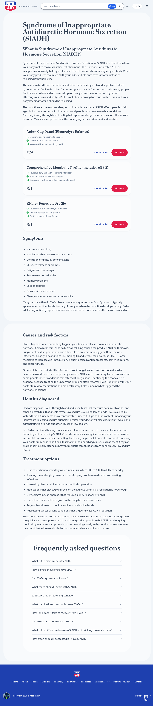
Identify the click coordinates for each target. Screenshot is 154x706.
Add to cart (119, 152)
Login (137, 6)
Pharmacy (58, 681)
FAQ (128, 6)
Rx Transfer (72, 681)
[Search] (120, 6)
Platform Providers (121, 681)
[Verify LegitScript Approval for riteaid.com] (6, 695)
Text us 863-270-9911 (28, 6)
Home (15, 681)
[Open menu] (146, 6)
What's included (101, 152)
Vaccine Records (102, 681)
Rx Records (86, 681)
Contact (138, 681)
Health (35, 681)
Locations (46, 681)
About (25, 681)
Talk (113, 6)
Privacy (138, 695)
